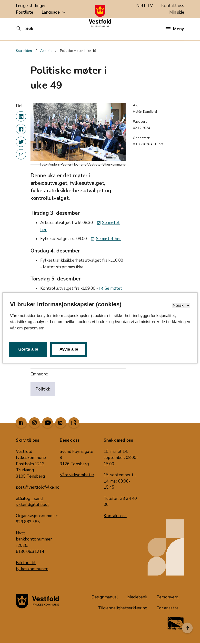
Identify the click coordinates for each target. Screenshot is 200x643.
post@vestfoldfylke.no (38, 487)
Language (54, 12)
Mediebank (137, 597)
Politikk (43, 389)
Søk (24, 28)
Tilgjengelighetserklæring (122, 608)
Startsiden (24, 50)
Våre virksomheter (77, 475)
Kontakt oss (172, 6)
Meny (178, 29)
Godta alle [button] (28, 349)
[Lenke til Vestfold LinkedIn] (60, 422)
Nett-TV (144, 6)
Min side (176, 12)
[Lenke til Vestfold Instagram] (34, 422)
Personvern (168, 597)
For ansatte (168, 608)
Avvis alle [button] (69, 349)
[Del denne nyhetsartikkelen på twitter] (21, 142)
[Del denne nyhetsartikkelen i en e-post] (21, 154)
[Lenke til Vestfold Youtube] (47, 422)
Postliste (24, 12)
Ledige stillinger (31, 6)
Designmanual (104, 597)
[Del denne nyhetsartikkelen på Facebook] (21, 129)
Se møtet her (105, 239)
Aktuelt (46, 50)
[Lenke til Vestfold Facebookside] (21, 422)
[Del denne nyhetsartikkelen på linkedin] (21, 116)
